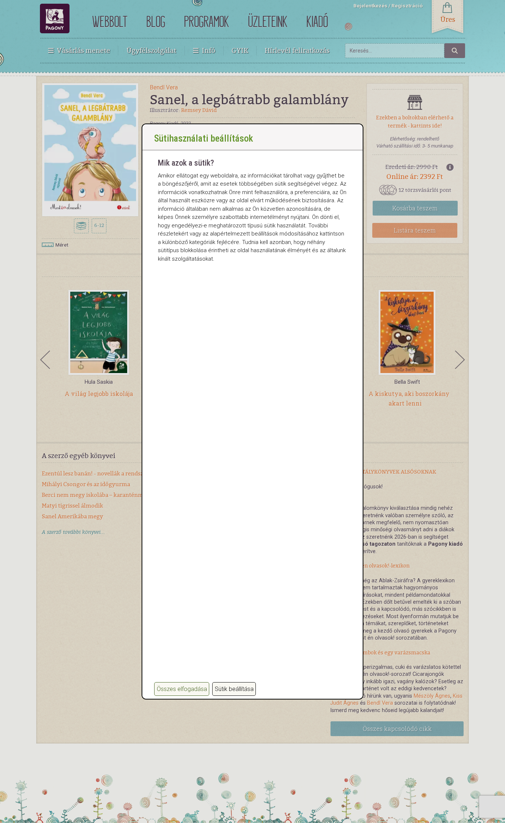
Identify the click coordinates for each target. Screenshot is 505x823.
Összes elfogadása (182, 688)
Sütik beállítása (234, 688)
